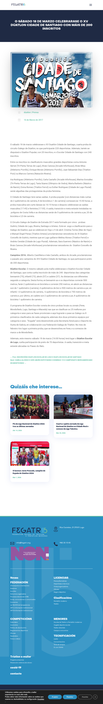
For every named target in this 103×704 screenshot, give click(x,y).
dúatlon (27, 112)
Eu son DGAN (58, 647)
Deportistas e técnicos (61, 584)
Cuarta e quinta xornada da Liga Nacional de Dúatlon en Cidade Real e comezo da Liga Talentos (72, 426)
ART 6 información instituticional (21, 608)
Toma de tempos (59, 644)
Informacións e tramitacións (19, 586)
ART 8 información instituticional (21, 610)
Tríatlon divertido (59, 628)
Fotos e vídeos (15, 639)
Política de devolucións (18, 628)
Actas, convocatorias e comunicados (22, 599)
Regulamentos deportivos (19, 630)
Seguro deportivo (60, 592)
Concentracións (59, 642)
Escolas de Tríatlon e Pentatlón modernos (68, 622)
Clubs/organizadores (61, 586)
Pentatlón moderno (60, 601)
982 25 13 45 (65, 543)
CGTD (56, 639)
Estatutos (13, 588)
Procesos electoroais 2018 (19, 597)
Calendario (14, 622)
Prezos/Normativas (60, 581)
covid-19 (15, 668)
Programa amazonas (17, 660)
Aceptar (55, 697)
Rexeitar (70, 697)
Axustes (40, 699)
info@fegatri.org (23, 543)
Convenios (14, 602)
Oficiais (56, 589)
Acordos (13, 591)
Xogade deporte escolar (62, 625)
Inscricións (14, 625)
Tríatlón (56, 604)
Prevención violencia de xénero (21, 663)
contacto (16, 674)
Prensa (35, 112)
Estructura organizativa (18, 594)
